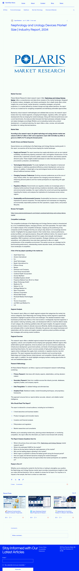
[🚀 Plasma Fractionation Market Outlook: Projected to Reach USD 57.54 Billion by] (14, 502)
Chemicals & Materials (51, 10)
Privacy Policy (43, 547)
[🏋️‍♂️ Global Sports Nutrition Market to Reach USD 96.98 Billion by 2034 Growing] (64, 502)
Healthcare (26, 10)
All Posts (5, 10)
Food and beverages (15, 10)
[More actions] (67, 20)
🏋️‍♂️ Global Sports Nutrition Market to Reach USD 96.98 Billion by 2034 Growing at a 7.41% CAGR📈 (64, 512)
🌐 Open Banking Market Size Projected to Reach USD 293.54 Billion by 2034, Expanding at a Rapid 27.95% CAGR (39, 512)
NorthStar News (10, 2)
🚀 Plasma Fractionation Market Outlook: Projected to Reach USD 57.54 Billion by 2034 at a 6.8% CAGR (14, 512)
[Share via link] (23, 479)
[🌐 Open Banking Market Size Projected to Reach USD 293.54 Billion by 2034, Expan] (39, 502)
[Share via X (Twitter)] (15, 479)
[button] (74, 10)
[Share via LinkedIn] (19, 479)
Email (4, 557)
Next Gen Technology (37, 10)
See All (74, 493)
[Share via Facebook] (11, 479)
